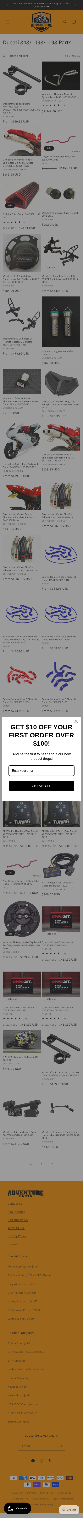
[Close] (76, 721)
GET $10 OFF (41, 786)
